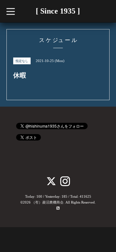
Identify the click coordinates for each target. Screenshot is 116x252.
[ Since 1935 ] (58, 11)
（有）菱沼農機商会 (47, 202)
